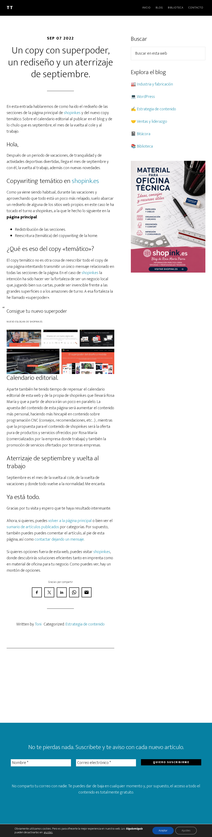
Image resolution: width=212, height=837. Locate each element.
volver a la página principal (70, 520)
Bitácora (143, 133)
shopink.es (72, 112)
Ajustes (186, 830)
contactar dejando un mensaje (59, 539)
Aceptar (163, 830)
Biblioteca (145, 146)
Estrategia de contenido (85, 624)
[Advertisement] (60, 685)
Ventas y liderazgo (152, 121)
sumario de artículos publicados (33, 526)
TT (10, 8)
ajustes (48, 832)
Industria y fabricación (155, 84)
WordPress (146, 96)
